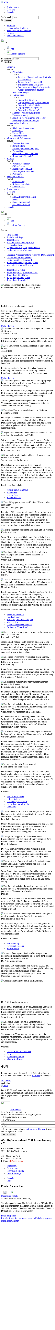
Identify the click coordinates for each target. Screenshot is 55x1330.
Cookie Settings (14, 1173)
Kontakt (10, 12)
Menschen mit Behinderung (19, 30)
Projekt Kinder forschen (15, 1117)
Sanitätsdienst (18, 186)
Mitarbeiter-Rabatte (21, 204)
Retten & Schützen (15, 35)
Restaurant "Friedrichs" (22, 156)
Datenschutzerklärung (35, 1129)
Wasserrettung (18, 181)
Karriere (10, 33)
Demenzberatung (20, 115)
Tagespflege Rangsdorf (28, 110)
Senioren (11, 25)
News (15, 199)
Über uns (11, 9)
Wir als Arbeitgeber (21, 163)
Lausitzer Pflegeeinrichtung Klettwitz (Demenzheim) (30, 255)
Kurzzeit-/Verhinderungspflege (26, 113)
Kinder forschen (19, 135)
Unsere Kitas (18, 133)
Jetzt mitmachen (14, 7)
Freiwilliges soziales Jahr (23, 171)
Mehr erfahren (7, 326)
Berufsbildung (18, 146)
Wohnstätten (17, 151)
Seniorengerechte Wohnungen (25, 120)
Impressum (11, 1166)
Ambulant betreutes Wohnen (25, 153)
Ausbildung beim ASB (22, 169)
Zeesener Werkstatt (20, 143)
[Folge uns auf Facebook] (2, 1193)
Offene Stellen (18, 166)
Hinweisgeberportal (21, 202)
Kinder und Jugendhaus (23, 128)
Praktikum (17, 174)
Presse (9, 1181)
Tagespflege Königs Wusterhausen (33, 102)
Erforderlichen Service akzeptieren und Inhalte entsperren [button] (26, 1218)
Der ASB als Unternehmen (24, 197)
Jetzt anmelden (8, 1134)
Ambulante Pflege (20, 92)
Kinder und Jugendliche (17, 28)
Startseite (36, 1075)
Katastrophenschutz (21, 184)
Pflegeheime (17, 72)
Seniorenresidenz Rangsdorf (30, 85)
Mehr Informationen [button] (10, 1221)
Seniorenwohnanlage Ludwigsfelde (34, 87)
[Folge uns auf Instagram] (5, 1193)
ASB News (9, 1120)
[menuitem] (10, 49)
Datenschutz (12, 1168)
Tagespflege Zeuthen (27, 100)
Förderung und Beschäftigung (25, 148)
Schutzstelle (17, 130)
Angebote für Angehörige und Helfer (28, 118)
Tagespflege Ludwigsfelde (30, 107)
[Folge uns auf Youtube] (9, 1193)
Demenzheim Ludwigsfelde (30, 82)
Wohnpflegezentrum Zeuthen (31, 90)
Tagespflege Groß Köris (28, 105)
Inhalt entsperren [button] (8, 1215)
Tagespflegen (18, 95)
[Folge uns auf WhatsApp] (12, 1193)
